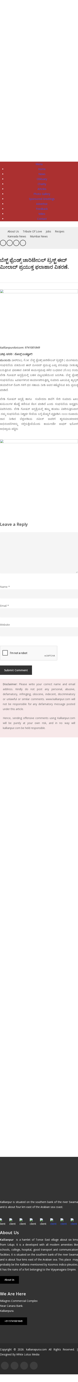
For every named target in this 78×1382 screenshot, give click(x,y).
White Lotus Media (27, 1354)
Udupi (10, 1244)
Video (41, 214)
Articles (41, 189)
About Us (13, 231)
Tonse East (43, 1239)
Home (42, 169)
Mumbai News (39, 236)
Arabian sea (50, 1259)
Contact (42, 219)
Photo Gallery (42, 194)
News (41, 174)
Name (5, 587)
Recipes (59, 231)
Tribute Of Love (32, 231)
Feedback (42, 209)
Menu (39, 164)
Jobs (48, 231)
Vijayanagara (58, 1269)
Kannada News (17, 236)
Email (4, 606)
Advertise (42, 204)
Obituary (42, 179)
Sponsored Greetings (42, 199)
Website (5, 624)
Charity (42, 184)
